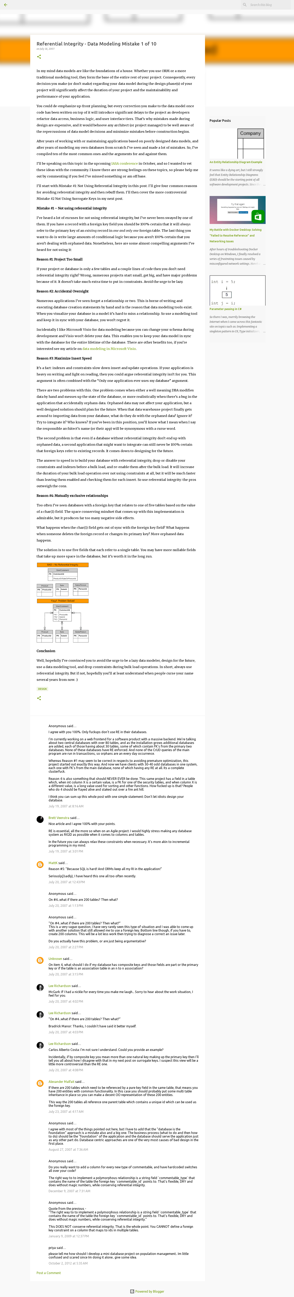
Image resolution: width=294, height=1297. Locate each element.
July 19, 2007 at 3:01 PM (66, 851)
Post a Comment (49, 1273)
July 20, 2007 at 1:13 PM (66, 905)
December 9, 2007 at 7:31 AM (69, 1191)
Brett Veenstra (59, 818)
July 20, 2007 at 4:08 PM (66, 1070)
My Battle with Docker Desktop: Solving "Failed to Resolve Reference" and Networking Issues (236, 235)
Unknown (55, 958)
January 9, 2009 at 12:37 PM (69, 1236)
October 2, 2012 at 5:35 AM (68, 1263)
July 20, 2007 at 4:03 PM (66, 1032)
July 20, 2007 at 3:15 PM (66, 974)
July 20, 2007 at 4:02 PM (66, 1001)
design (42, 689)
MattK (53, 863)
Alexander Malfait (61, 1081)
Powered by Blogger (149, 1291)
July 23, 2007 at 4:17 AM (66, 1111)
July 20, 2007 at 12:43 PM (67, 882)
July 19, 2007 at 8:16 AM (66, 806)
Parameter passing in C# (226, 309)
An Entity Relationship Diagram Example (236, 162)
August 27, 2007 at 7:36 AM (68, 1149)
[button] (39, 57)
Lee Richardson (60, 986)
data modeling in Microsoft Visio (109, 349)
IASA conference (124, 163)
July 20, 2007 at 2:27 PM (66, 947)
